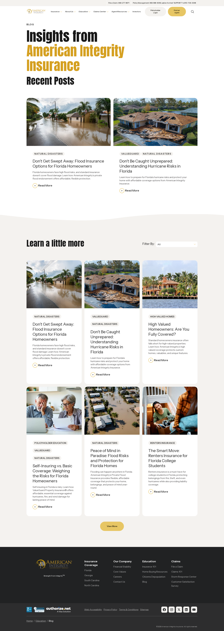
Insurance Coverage (91, 563)
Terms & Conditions (128, 609)
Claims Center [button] (99, 11)
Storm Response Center (183, 576)
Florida (87, 570)
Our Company (122, 561)
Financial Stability (122, 566)
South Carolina (91, 580)
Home (30, 620)
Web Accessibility (93, 609)
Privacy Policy (110, 609)
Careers (117, 576)
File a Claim (177, 566)
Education (149, 561)
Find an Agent (177, 11)
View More (112, 526)
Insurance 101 (149, 566)
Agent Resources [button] (119, 11)
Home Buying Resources (154, 571)
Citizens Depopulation (153, 576)
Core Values (119, 571)
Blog (144, 581)
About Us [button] (69, 11)
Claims (175, 561)
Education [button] (83, 11)
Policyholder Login (155, 11)
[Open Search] (192, 11)
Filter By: (148, 244)
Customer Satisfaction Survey (183, 583)
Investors (137, 11)
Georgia (88, 575)
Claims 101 (176, 571)
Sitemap (144, 609)
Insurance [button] (55, 11)
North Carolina (91, 585)
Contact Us (119, 581)
